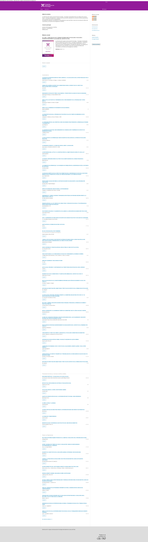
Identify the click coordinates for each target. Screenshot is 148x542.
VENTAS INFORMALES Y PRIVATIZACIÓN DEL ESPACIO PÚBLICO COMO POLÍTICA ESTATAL (60, 247)
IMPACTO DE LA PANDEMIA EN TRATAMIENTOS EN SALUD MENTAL (55, 107)
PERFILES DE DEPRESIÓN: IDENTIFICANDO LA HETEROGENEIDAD (55, 188)
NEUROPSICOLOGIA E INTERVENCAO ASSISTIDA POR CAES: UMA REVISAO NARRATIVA (59, 422)
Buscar (105, 9)
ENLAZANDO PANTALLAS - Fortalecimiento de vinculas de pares (55, 376)
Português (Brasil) (95, 39)
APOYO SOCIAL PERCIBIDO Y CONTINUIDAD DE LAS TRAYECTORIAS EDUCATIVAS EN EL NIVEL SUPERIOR (63, 267)
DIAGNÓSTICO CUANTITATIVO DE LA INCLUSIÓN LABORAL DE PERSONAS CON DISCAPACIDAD (61, 452)
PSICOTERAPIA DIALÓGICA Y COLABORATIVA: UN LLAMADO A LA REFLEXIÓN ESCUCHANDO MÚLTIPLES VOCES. (64, 211)
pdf (44, 441)
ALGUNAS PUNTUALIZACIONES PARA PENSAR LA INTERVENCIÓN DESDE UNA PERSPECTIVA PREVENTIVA (63, 409)
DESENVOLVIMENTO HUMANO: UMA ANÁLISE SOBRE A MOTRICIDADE (56, 473)
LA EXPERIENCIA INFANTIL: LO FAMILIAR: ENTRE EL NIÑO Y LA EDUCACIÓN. (57, 145)
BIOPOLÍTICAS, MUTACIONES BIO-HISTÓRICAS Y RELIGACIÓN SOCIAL (56, 383)
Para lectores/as (95, 26)
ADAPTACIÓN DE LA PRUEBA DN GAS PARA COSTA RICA (53, 224)
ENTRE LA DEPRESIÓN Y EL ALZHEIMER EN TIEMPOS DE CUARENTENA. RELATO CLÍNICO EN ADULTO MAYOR (64, 310)
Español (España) (95, 37)
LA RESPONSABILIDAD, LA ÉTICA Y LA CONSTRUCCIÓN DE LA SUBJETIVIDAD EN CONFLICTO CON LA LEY (63, 152)
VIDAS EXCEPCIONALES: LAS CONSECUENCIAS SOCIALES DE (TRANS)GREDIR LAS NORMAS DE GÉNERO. (62, 253)
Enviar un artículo (96, 44)
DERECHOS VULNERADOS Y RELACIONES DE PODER (52, 260)
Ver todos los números (46, 519)
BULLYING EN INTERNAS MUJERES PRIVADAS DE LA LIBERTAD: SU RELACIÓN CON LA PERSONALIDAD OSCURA (64, 437)
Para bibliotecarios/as (95, 30)
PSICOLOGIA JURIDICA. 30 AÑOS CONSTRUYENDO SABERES (54, 389)
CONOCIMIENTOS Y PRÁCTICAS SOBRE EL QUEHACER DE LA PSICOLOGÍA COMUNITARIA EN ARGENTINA (63, 332)
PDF (44, 66)
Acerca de (47, 9)
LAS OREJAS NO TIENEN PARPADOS (49, 416)
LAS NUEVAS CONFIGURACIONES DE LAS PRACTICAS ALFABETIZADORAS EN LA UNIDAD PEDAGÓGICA (62, 158)
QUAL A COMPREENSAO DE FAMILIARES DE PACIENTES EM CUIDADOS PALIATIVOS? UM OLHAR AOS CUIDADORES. (65, 217)
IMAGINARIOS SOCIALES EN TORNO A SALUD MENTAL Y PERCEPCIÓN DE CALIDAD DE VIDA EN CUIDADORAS (64, 93)
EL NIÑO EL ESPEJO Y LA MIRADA (49, 403)
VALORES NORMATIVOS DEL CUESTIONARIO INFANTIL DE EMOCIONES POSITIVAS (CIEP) (60, 466)
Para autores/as (94, 28)
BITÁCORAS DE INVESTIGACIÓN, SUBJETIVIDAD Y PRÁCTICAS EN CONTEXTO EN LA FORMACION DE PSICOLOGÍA (65, 288)
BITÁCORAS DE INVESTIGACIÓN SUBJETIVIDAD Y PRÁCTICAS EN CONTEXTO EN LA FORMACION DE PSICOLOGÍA (65, 361)
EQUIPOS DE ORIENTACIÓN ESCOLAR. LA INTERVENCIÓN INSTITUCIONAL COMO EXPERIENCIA (61, 396)
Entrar (106, 2)
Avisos (41, 9)
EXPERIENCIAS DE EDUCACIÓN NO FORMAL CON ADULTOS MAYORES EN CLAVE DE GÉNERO (60, 339)
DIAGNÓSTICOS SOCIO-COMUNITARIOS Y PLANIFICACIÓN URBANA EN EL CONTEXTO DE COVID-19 (62, 273)
